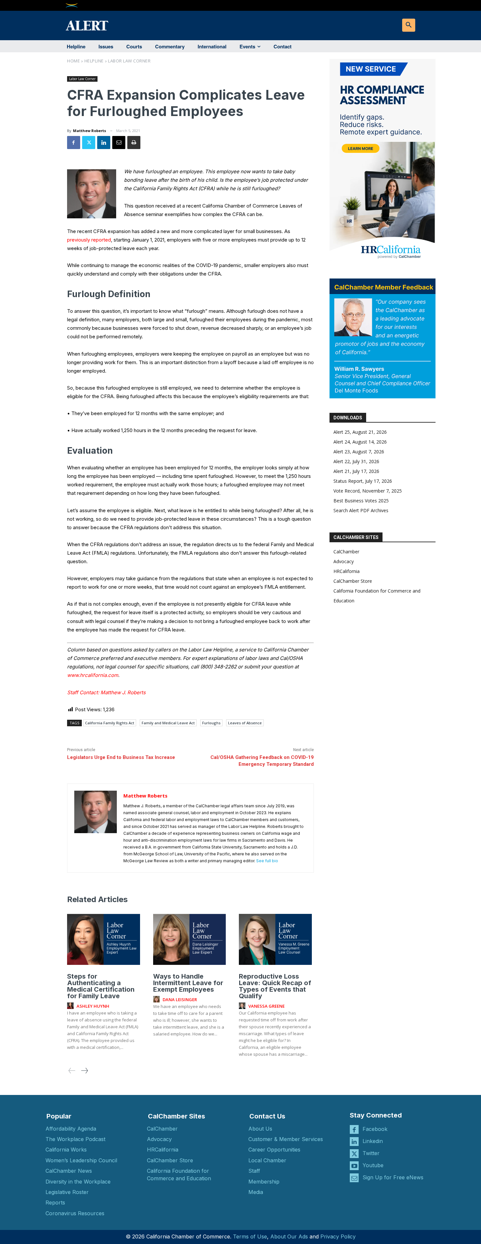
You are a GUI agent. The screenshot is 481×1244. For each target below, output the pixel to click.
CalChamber (346, 551)
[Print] (133, 142)
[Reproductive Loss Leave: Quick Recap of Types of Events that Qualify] (275, 939)
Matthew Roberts (89, 130)
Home (73, 61)
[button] (408, 25)
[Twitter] (88, 142)
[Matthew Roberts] (95, 828)
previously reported (89, 240)
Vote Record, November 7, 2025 (367, 491)
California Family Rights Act (109, 722)
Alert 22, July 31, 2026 (356, 461)
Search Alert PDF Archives (360, 510)
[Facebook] (73, 142)
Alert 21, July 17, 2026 (356, 471)
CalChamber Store (352, 581)
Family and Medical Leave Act (168, 722)
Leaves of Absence (245, 722)
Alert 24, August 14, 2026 (360, 442)
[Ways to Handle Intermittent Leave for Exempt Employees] (189, 939)
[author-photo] (71, 1006)
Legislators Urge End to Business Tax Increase (121, 757)
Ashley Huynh (93, 1006)
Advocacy (343, 561)
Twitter (371, 1153)
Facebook (375, 1129)
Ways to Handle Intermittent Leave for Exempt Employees (188, 982)
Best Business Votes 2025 (361, 500)
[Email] (118, 142)
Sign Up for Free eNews (393, 1177)
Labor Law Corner (129, 61)
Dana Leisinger (180, 999)
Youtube (373, 1165)
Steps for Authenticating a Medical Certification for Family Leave (100, 986)
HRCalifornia (346, 571)
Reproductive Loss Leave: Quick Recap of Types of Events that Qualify (275, 986)
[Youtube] (354, 1165)
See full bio (267, 860)
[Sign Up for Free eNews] (354, 1177)
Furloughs (211, 722)
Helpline (94, 61)
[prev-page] (72, 1070)
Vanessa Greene (266, 1006)
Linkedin (373, 1141)
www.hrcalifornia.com (92, 675)
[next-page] (84, 1070)
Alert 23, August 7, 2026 (358, 451)
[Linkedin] (103, 142)
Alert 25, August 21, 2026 (360, 432)
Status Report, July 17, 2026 (362, 481)
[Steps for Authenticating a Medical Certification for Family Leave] (103, 939)
